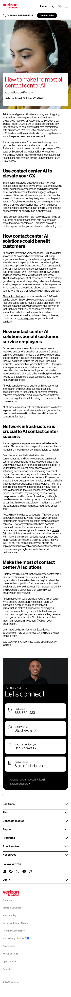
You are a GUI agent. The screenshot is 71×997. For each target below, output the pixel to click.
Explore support (19, 783)
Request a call (24, 748)
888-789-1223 (25, 713)
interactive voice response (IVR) (32, 252)
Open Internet (10, 961)
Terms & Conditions (13, 908)
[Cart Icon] (59, 6)
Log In (43, 6)
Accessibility (9, 946)
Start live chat (24, 730)
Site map (7, 900)
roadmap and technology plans (27, 458)
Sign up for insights (28, 766)
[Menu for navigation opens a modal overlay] (66, 6)
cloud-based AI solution (33, 182)
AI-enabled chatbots (14, 296)
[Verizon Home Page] (11, 893)
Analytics (7, 969)
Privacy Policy (10, 915)
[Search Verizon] (52, 6)
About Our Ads (10, 954)
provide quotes (26, 318)
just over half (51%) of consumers (26, 308)
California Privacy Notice (15, 923)
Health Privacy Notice (14, 931)
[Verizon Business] (10, 5)
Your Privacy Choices (14, 938)
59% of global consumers (40, 123)
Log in (42, 779)
